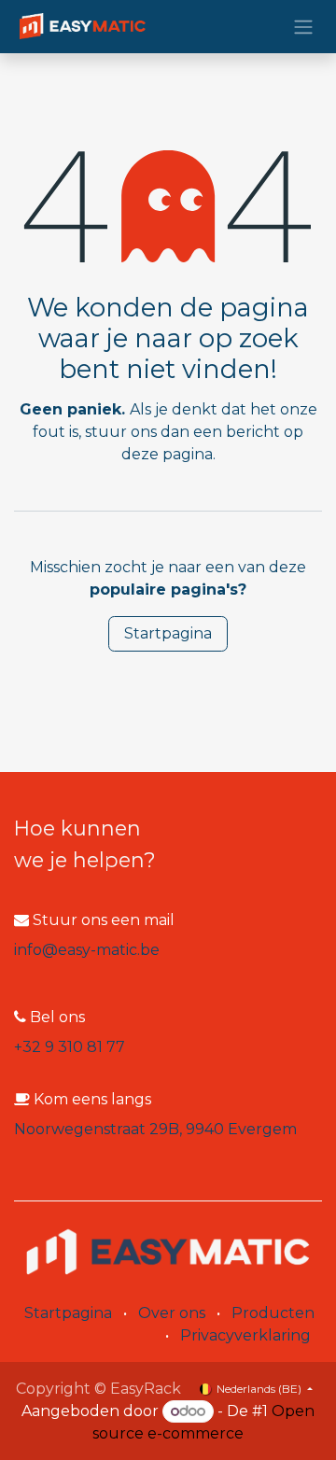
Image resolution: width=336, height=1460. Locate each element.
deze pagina (167, 454)
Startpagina (168, 633)
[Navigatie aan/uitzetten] (303, 26)
